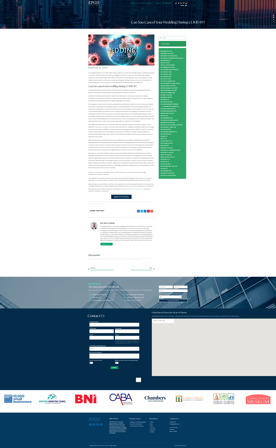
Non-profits (166, 141)
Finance (164, 99)
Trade (164, 168)
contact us (140, 189)
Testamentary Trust (168, 166)
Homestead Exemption (169, 120)
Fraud (164, 115)
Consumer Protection (169, 69)
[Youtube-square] (94, 424)
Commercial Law (167, 67)
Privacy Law (166, 148)
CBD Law (164, 63)
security (165, 159)
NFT (163, 138)
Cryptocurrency (167, 81)
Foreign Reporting (168, 111)
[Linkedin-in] (273, 19)
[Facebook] (273, 15)
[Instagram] (273, 22)
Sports (164, 161)
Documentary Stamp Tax (170, 83)
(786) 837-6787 (130, 189)
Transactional (167, 173)
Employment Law (167, 86)
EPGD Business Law (168, 90)
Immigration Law (167, 122)
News (163, 136)
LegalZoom (165, 129)
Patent (164, 145)
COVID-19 (165, 79)
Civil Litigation (167, 65)
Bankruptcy (166, 51)
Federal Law (166, 97)
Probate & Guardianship (169, 150)
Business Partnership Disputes (171, 58)
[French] (178, 3)
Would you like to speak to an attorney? (170, 294)
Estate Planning (167, 92)
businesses (165, 60)
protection (165, 155)
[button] (186, 5)
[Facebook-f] (90, 424)
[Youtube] (273, 17)
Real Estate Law (167, 157)
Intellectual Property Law (170, 125)
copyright (165, 74)
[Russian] (184, 3)
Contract (105, 68)
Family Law (165, 95)
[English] (176, 3)
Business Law (166, 53)
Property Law (166, 152)
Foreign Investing (167, 109)
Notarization (166, 143)
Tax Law (164, 164)
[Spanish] (186, 3)
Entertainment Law (168, 88)
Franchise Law (166, 113)
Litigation (165, 134)
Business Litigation (168, 56)
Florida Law (166, 102)
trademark (165, 171)
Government (166, 118)
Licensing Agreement (168, 132)
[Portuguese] (181, 3)
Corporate (165, 76)
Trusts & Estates (167, 175)
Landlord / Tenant (168, 127)
